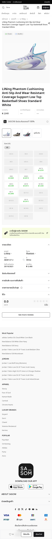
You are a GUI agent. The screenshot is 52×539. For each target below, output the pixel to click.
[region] (26, 56)
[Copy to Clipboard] (24, 260)
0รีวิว (46, 305)
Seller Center (6, 2)
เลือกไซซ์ (39, 534)
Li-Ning (22, 19)
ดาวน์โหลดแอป (17, 2)
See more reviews (26, 315)
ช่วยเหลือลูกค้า (7, 501)
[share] (49, 23)
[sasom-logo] (26, 7)
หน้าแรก (5, 19)
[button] (3, 7)
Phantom (30, 253)
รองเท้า (13, 19)
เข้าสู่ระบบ (46, 7)
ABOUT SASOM (9, 494)
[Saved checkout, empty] (38, 7)
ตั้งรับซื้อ (26, 534)
